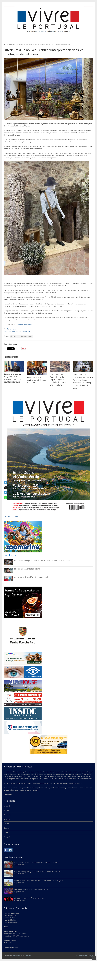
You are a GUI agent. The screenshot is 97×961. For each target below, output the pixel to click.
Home (6, 44)
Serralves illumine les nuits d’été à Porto (31, 889)
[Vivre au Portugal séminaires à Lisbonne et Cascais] (37, 368)
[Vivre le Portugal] (48, 20)
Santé (6, 832)
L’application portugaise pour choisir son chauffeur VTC (37, 871)
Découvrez (7, 815)
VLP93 (6, 516)
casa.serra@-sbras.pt (25, 324)
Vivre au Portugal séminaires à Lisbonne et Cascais (36, 380)
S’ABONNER (8, 794)
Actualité (12, 44)
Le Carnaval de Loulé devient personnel (31, 577)
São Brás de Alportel (25, 336)
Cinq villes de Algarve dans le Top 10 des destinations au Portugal (42, 560)
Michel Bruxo (11, 329)
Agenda (6, 810)
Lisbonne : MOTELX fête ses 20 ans (29, 898)
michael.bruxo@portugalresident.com (17, 331)
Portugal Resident (11, 940)
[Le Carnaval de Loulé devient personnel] (8, 581)
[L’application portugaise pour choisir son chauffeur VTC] (8, 876)
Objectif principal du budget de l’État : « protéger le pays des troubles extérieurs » (12, 378)
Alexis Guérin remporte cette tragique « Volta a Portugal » (38, 880)
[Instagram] (10, 850)
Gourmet (7, 828)
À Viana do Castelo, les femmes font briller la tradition (37, 862)
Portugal (7, 837)
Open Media (16, 956)
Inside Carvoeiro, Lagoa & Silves (15, 934)
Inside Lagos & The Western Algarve (16, 936)
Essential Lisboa (9, 918)
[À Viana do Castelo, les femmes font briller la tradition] (8, 867)
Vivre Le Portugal (14, 516)
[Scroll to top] (94, 958)
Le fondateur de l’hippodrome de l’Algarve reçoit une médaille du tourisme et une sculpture (60, 379)
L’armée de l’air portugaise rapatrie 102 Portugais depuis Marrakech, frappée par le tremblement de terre (83, 381)
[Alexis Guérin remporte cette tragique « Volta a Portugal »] (8, 885)
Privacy (28, 956)
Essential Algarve (10, 915)
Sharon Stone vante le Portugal (27, 569)
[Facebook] (6, 850)
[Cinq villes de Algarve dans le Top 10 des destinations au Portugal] (8, 564)
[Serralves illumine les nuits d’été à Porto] (8, 894)
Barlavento (8, 943)
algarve (13, 336)
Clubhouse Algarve (11, 947)
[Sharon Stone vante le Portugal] (8, 572)
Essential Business (10, 922)
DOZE (6, 927)
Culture (6, 824)
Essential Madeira (10, 920)
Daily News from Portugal (84, 956)
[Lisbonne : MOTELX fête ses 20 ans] (8, 901)
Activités (7, 819)
